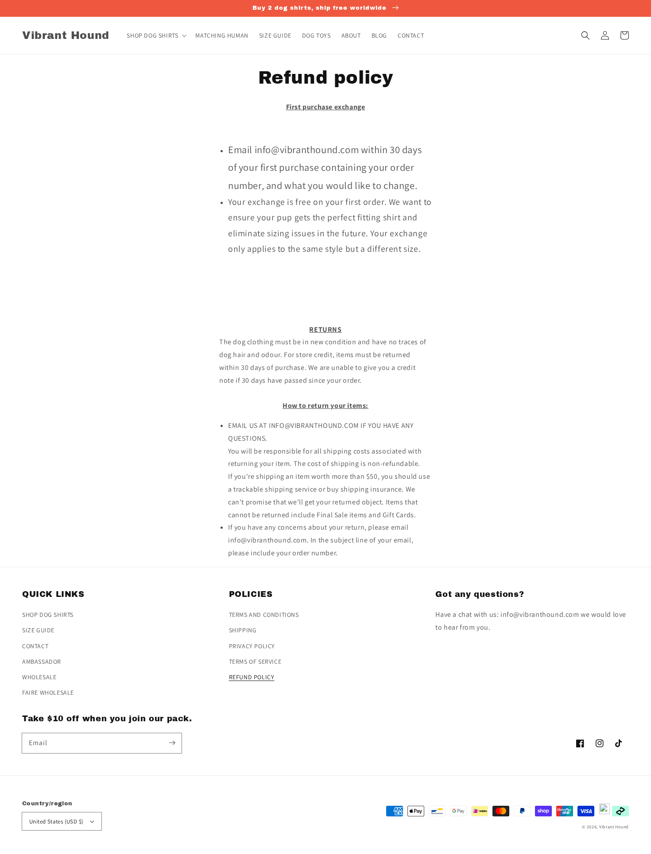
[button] (585, 35)
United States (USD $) (56, 821)
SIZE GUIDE (38, 630)
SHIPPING (243, 630)
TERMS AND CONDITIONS (264, 615)
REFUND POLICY (252, 677)
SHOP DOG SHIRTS (48, 615)
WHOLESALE (39, 677)
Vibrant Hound (614, 827)
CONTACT (35, 646)
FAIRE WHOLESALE (48, 692)
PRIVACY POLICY (252, 646)
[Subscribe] (172, 743)
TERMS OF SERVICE (255, 662)
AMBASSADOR (41, 662)
